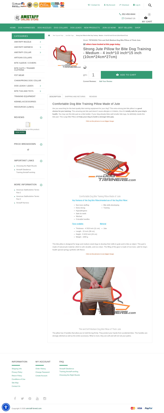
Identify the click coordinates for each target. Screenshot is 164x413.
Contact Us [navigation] (95, 5)
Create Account (41, 376)
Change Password (42, 372)
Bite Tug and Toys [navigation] (58, 35)
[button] (149, 5)
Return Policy (17, 376)
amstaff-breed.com (34, 408)
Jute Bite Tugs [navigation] (70, 35)
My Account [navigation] (110, 5)
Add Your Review (105, 81)
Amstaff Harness (22, 203)
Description (55, 96)
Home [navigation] (49, 35)
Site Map (15, 383)
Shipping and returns (75, 96)
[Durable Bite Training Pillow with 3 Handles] (100, 158)
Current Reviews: (89, 81)
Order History (41, 369)
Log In (138, 5)
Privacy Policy (17, 372)
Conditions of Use (18, 379)
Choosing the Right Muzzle (26, 166)
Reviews (93, 96)
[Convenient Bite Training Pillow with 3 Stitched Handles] (100, 291)
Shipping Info (17, 369)
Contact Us (130, 18)
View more (20, 132)
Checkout (125, 5)
